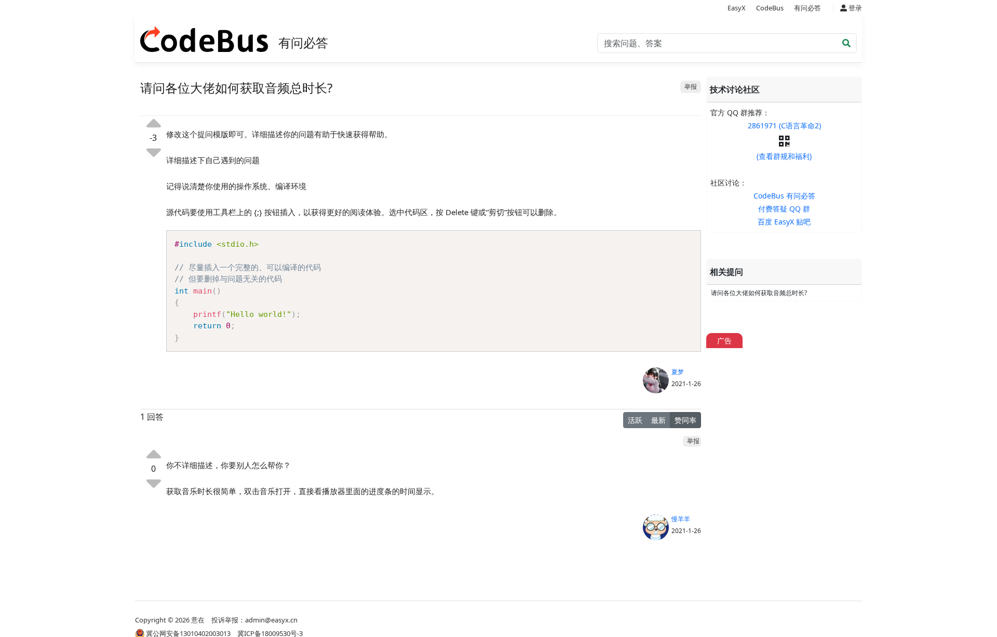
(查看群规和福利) (784, 156)
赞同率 (685, 420)
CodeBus (770, 7)
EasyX (736, 7)
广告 (724, 341)
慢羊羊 (680, 518)
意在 (198, 620)
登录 (854, 7)
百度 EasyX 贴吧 (784, 222)
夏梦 (677, 371)
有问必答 (807, 7)
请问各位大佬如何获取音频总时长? (759, 292)
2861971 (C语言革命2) (784, 125)
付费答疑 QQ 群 (784, 209)
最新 (658, 420)
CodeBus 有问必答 (784, 196)
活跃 (635, 420)
